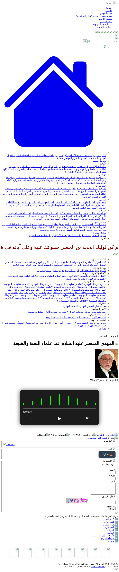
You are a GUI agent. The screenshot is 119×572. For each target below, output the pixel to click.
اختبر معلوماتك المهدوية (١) (93, 284)
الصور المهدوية (68, 224)
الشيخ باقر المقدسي (96, 191)
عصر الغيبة (18, 276)
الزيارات (102, 175)
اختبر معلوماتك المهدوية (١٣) (70, 292)
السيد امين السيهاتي (67, 216)
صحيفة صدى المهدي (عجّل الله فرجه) (94, 16)
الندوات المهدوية (27, 224)
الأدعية (103, 163)
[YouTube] (105, 32)
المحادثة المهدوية (37, 235)
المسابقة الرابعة (53, 317)
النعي (77, 235)
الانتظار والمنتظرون (96, 276)
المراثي (102, 199)
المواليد (102, 210)
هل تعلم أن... (54, 224)
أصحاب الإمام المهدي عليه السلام (71, 276)
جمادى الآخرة (51, 323)
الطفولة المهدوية (21, 155)
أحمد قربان (89, 205)
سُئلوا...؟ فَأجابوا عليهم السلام (40, 227)
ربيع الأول (76, 323)
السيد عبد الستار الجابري (45, 194)
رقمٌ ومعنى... (53, 230)
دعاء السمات (63, 169)
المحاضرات (100, 186)
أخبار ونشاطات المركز (95, 312)
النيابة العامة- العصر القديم (72, 230)
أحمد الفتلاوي (24, 213)
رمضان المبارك (8, 323)
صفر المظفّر (87, 323)
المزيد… (87, 197)
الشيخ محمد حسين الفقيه (17, 188)
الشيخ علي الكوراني (56, 188)
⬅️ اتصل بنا (112, 541)
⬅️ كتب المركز (110, 519)
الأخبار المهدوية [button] (99, 309)
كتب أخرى (89, 262)
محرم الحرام (100, 323)
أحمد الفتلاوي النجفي (29, 202)
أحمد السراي (37, 213)
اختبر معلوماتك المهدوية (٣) (40, 284)
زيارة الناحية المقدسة (28, 180)
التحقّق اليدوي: (109, 496)
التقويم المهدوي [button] (98, 320)
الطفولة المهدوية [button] (98, 303)
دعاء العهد (51, 169)
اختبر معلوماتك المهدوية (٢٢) (23, 298)
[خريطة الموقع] (96, 32)
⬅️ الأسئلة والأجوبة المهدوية (104, 535)
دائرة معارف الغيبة (17, 227)
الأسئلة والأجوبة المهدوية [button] (94, 273)
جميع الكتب (18, 265)
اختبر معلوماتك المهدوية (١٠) (54, 290)
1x (87, 418)
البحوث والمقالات (75, 262)
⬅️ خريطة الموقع (109, 538)
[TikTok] (99, 32)
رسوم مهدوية (41, 224)
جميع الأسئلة (71, 279)
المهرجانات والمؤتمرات (95, 227)
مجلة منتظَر (100, 306)
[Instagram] (108, 32)
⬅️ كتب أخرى (111, 522)
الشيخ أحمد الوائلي (38, 188)
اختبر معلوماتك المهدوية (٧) (37, 287)
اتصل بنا (59, 158)
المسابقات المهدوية (88, 158)
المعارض (79, 227)
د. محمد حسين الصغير (68, 194)
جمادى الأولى (64, 323)
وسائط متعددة (83, 155)
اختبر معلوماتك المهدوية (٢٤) (70, 301)
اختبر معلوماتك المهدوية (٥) (90, 287)
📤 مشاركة (107, 454)
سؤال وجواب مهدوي (64, 227)
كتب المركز (100, 262)
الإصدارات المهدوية (59, 312)
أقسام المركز (99, 224)
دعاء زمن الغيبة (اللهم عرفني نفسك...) (48, 166)
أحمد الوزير (100, 205)
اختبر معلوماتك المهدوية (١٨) (32, 295)
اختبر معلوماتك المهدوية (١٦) (88, 295)
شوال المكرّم (100, 325)
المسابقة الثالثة (69, 317)
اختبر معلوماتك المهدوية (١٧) (60, 295)
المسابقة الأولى (99, 317)
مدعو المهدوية (92, 279)
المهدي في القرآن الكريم (55, 262)
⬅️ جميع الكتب (110, 524)
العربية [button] (109, 2)
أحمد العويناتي (47, 202)
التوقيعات (68, 265)
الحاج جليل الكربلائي (87, 216)
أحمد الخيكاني (74, 202)
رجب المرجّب (38, 323)
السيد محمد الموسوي (89, 219)
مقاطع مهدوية (99, 232)
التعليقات (41, 435)
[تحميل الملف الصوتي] (32, 418)
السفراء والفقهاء (46, 276)
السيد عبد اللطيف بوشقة (28, 216)
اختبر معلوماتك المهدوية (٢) (67, 284)
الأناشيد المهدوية (70, 306)
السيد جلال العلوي (49, 216)
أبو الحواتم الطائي (97, 213)
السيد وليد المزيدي (51, 219)
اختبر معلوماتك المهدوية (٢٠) (79, 298)
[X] (111, 32)
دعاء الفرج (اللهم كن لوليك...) (79, 172)
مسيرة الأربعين (105, 19)
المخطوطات (57, 265)
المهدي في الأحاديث (33, 262)
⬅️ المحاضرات (110, 527)
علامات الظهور (31, 276)
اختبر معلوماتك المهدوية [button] (95, 281)
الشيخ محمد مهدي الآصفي (73, 191)
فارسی (108, 10)
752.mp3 (10, 444)
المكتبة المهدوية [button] (98, 259)
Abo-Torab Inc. (98, 566)
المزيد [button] (103, 238)
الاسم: (113, 470)
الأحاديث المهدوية (84, 224)
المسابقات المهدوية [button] (97, 314)
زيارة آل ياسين (45, 180)
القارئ (112, 438)
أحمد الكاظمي (12, 202)
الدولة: (112, 475)
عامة (64, 235)
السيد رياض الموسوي (22, 194)
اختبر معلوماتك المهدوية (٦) (63, 287)
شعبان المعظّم (24, 323)
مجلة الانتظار (106, 21)
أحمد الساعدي (50, 213)
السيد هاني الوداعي (69, 219)
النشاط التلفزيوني (10, 224)
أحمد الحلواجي (88, 202)
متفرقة (81, 279)
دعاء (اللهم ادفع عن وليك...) (83, 169)
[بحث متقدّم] (89, 41)
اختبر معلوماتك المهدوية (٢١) (51, 298)
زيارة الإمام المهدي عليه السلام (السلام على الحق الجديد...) (78, 177)
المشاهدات (60, 435)
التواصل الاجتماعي (103, 27)
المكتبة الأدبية (44, 265)
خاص (109, 506)
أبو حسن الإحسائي (80, 213)
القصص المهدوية (86, 306)
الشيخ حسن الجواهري (89, 194)
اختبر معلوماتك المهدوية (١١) (26, 290)
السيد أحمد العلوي (88, 208)
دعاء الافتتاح (100, 166)
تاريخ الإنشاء (87, 435)
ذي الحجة (78, 325)
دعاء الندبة (41, 169)
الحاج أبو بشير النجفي (45, 205)
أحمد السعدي (60, 202)
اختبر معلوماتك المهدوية (41, 155)
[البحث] (85, 41)
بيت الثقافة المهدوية (102, 24)
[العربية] (114, 254)
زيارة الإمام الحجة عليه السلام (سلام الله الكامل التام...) (79, 180)
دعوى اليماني (31, 265)
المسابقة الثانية (84, 317)
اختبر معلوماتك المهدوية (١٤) (42, 292)
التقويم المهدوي (71, 158)
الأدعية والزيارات (53, 235)
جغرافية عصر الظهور (95, 230)
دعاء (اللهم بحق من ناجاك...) (80, 166)
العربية (109, 8)
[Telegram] (114, 32)
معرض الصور (99, 221)
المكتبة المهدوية (98, 155)
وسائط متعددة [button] (99, 267)
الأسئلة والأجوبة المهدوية (64, 155)
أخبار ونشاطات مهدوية (39, 312)
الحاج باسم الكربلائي (25, 205)
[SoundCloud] (102, 32)
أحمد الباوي (100, 202)
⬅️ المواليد (112, 533)
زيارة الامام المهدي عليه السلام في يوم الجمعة (28, 177)
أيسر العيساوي (63, 205)
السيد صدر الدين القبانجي (30, 191)
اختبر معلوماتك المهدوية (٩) (81, 290)
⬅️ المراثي (112, 530)
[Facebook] (117, 32)
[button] (53, 152)
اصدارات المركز (76, 312)
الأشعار (70, 235)
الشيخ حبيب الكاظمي (95, 188)
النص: (113, 481)
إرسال (111, 509)
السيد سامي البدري (51, 191)
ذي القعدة (88, 325)
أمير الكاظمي (77, 205)
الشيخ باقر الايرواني (75, 188)
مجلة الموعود (105, 13)
